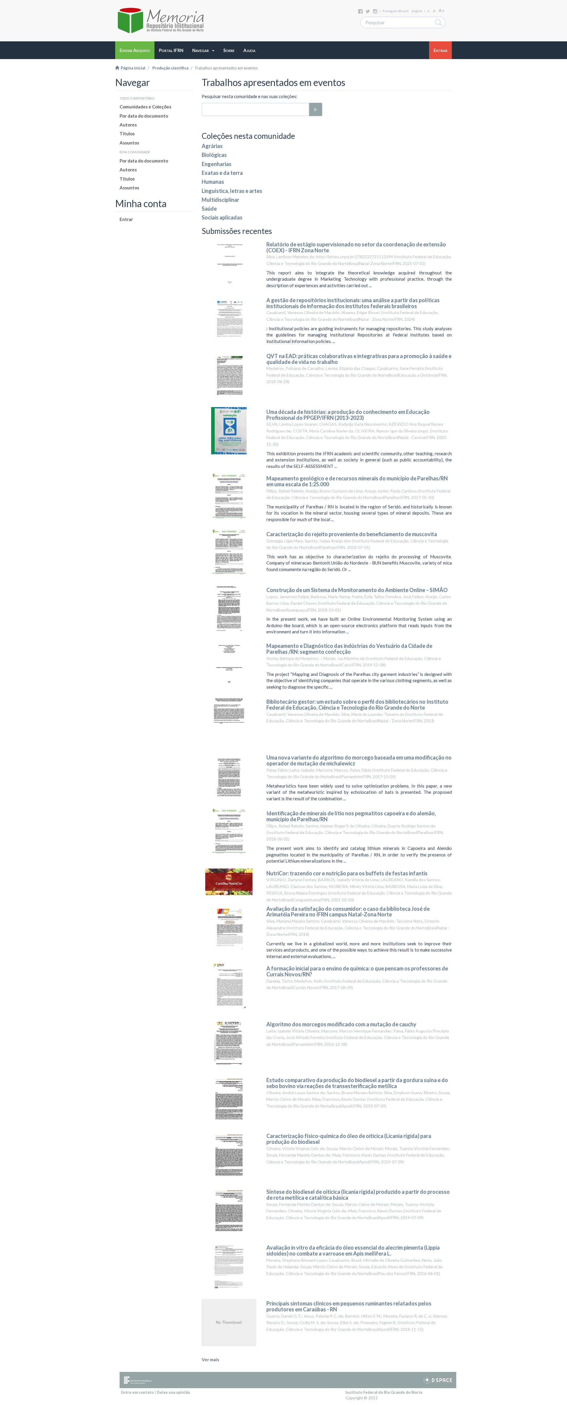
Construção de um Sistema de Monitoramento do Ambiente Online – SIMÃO (357, 590)
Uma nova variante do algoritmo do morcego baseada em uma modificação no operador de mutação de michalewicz (359, 760)
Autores (128, 124)
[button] (203, 50)
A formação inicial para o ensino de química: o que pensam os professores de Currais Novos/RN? (357, 971)
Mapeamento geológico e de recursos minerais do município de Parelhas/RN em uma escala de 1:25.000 (357, 481)
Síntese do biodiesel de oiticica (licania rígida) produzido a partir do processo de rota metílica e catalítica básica (358, 1194)
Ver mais (210, 1359)
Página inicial (132, 68)
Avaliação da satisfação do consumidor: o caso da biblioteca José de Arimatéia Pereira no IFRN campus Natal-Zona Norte (348, 911)
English (417, 11)
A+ (441, 10)
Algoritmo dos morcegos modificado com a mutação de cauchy (341, 1024)
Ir (315, 109)
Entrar (126, 219)
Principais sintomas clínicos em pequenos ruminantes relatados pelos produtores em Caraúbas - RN (348, 1306)
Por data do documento (144, 115)
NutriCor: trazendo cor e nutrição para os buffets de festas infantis (347, 873)
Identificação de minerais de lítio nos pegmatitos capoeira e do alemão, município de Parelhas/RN (351, 816)
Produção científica (170, 68)
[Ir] (439, 22)
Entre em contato (137, 1392)
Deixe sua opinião (173, 1392)
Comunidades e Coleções (145, 106)
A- (428, 11)
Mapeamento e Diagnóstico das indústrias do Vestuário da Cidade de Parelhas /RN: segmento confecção (349, 649)
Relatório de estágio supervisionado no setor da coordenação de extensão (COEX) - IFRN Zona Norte (356, 247)
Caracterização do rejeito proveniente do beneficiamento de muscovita (351, 534)
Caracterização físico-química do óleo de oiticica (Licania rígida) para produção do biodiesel (348, 1139)
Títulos (127, 133)
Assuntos (129, 142)
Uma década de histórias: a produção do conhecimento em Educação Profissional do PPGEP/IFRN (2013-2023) (348, 415)
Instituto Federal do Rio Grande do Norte (384, 1392)
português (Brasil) (395, 11)
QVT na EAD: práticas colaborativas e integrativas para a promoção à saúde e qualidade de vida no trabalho (359, 359)
